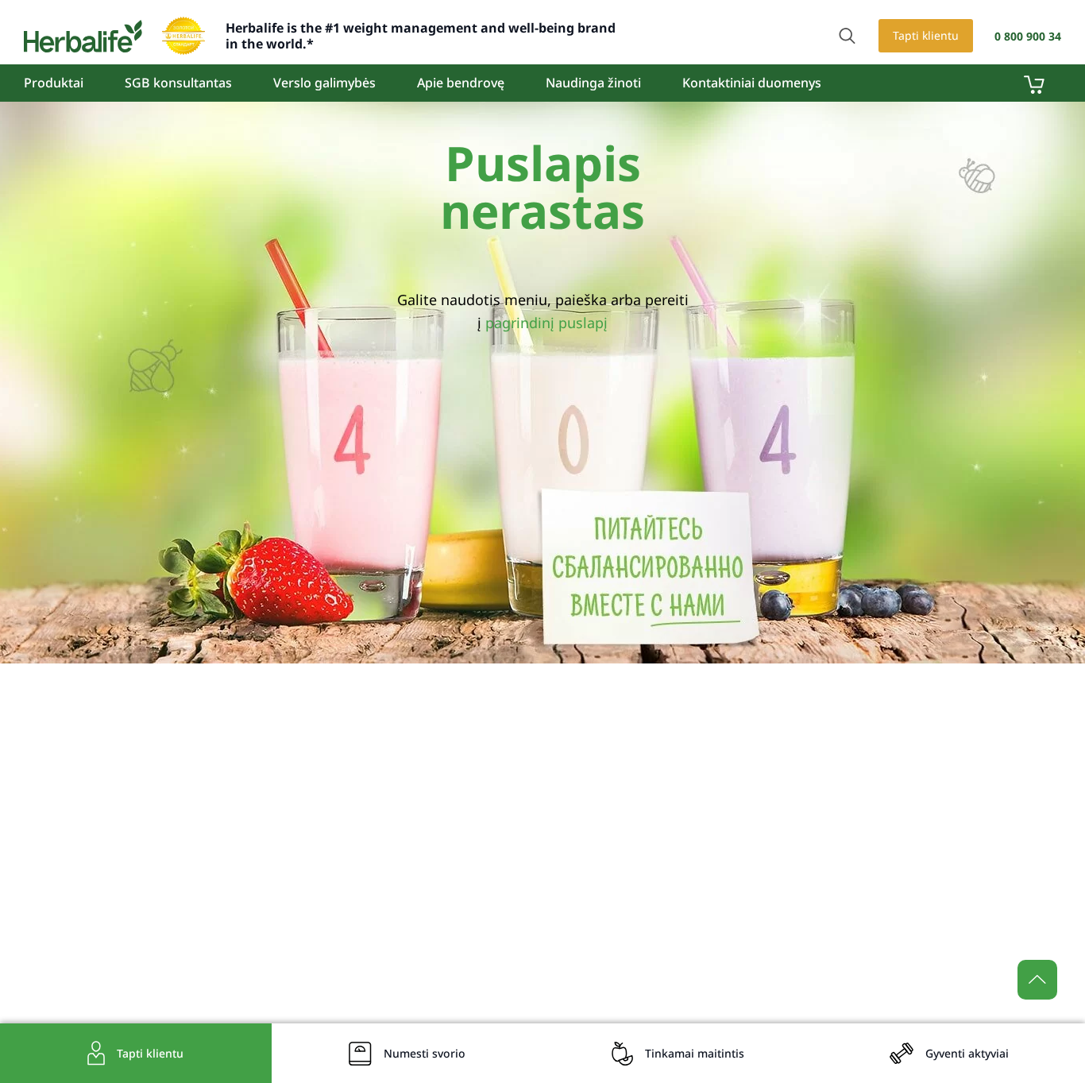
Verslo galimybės (324, 82)
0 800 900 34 (1027, 36)
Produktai (53, 82)
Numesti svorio (424, 1053)
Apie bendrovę (460, 82)
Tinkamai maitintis (694, 1053)
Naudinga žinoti (593, 82)
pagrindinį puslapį (546, 322)
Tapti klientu (926, 35)
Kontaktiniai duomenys (751, 82)
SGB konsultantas (178, 82)
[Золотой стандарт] (183, 35)
